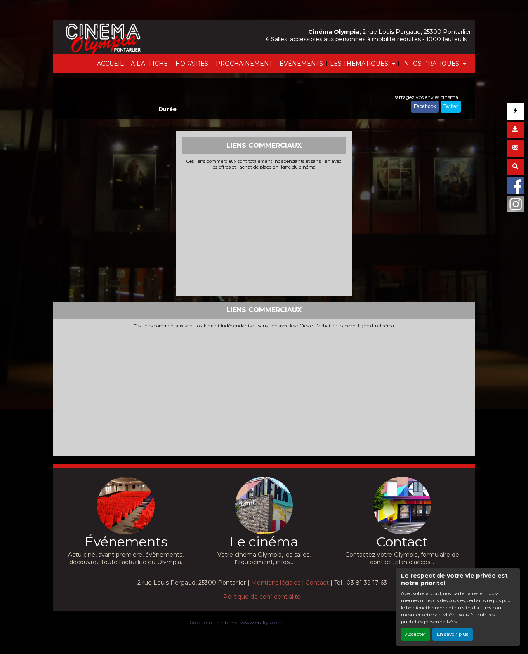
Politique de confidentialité (262, 596)
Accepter (415, 634)
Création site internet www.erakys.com (236, 622)
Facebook (425, 106)
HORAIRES (191, 63)
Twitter (450, 106)
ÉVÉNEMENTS (301, 63)
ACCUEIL (110, 63)
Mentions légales (275, 582)
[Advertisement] (264, 231)
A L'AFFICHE (149, 63)
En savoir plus (452, 634)
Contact (317, 582)
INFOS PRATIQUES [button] (431, 63)
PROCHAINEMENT (244, 63)
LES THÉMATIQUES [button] (360, 63)
